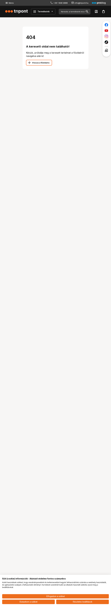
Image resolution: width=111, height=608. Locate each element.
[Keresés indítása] (87, 11)
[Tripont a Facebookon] (106, 25)
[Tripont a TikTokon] (106, 42)
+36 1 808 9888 (60, 3)
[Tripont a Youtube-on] (106, 30)
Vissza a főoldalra (40, 63)
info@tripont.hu (81, 3)
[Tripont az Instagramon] (106, 36)
